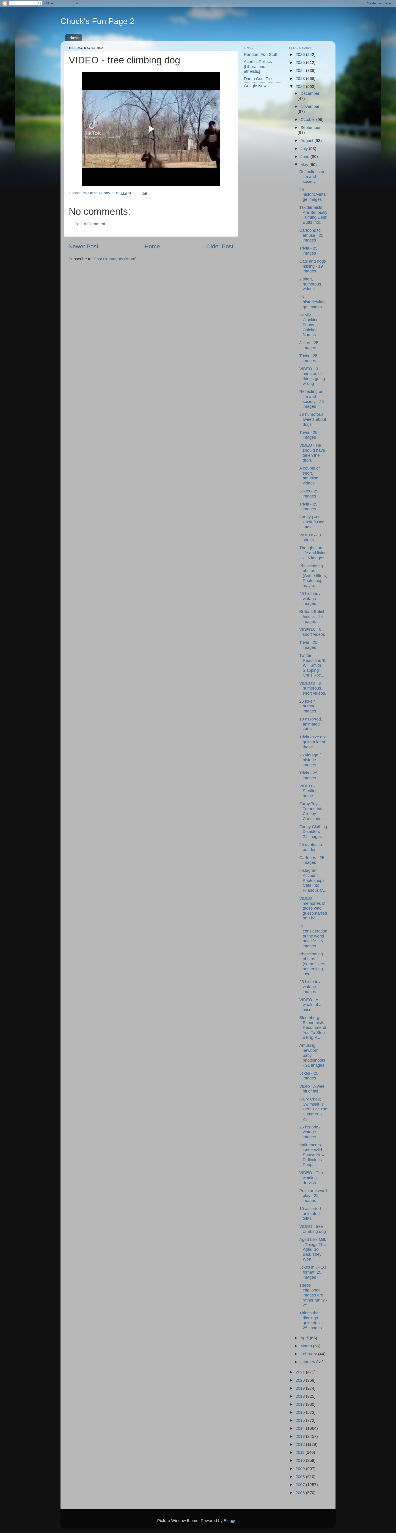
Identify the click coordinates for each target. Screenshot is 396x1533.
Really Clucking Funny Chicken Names (309, 325)
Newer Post (83, 246)
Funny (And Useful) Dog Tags (311, 522)
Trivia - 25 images (308, 251)
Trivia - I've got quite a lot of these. (312, 742)
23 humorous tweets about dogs (312, 419)
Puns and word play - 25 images (313, 1195)
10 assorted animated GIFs (310, 1213)
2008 (301, 1476)
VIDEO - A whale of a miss (310, 1005)
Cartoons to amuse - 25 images (311, 235)
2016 (301, 1412)
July (304, 148)
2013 (301, 1436)
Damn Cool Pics (258, 78)
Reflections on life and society (312, 176)
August (307, 140)
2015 (301, 1420)
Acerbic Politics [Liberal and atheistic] (258, 66)
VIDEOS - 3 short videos (312, 632)
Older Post (220, 246)
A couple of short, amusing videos (309, 475)
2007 (301, 1484)
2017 (301, 1404)
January (308, 1362)
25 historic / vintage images (309, 598)
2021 (301, 1372)
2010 (301, 1460)
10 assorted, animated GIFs (310, 724)
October (308, 119)
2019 (301, 1388)
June (305, 156)
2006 (301, 1492)
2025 (301, 62)
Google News (256, 86)
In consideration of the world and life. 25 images (313, 936)
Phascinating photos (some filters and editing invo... (312, 964)
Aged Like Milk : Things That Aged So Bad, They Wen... (313, 1249)
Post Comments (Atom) (115, 259)
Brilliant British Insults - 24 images (312, 616)
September (310, 127)
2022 (301, 86)
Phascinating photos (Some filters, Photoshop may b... (313, 576)
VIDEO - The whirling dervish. (311, 1177)
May (304, 164)
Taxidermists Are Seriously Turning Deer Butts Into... (313, 215)
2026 (301, 54)
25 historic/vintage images (312, 194)
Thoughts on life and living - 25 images (313, 553)
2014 (301, 1428)
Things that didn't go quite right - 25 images (311, 1320)
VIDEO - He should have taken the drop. (312, 452)
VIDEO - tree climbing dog (312, 1229)
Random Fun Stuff (260, 54)
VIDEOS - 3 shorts (310, 537)
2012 (301, 1444)
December (309, 93)
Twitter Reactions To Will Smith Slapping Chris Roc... (313, 665)
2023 (301, 78)
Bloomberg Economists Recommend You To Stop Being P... (312, 1027)
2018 (301, 1396)
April (305, 1338)
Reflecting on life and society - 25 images (311, 399)
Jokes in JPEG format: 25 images (312, 1272)
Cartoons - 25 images (311, 860)
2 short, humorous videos (310, 284)
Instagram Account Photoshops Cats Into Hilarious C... (312, 880)
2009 (301, 1468)
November (309, 106)
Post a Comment (89, 224)
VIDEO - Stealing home (308, 791)
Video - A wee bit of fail (311, 1089)
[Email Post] (144, 193)
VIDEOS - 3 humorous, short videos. (312, 688)
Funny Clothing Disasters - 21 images (313, 831)
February (309, 1354)
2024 (301, 70)
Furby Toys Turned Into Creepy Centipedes (311, 811)
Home (74, 38)
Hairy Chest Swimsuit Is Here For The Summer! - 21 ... (313, 1109)
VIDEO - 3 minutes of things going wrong (312, 376)
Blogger (231, 1520)
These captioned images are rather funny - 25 (313, 1295)
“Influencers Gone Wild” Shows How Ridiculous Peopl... (311, 1155)
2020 (301, 1380)
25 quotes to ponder (310, 847)
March (306, 1346)
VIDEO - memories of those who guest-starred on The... (313, 908)
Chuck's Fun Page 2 (97, 21)
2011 (300, 1452)
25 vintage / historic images (310, 760)
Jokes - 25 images (308, 345)
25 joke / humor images (307, 706)
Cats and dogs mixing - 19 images (312, 266)
